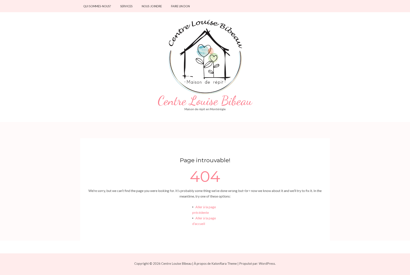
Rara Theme (228, 263)
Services (126, 6)
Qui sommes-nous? (97, 6)
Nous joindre (152, 6)
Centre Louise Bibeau (205, 100)
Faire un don (180, 6)
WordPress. (267, 263)
